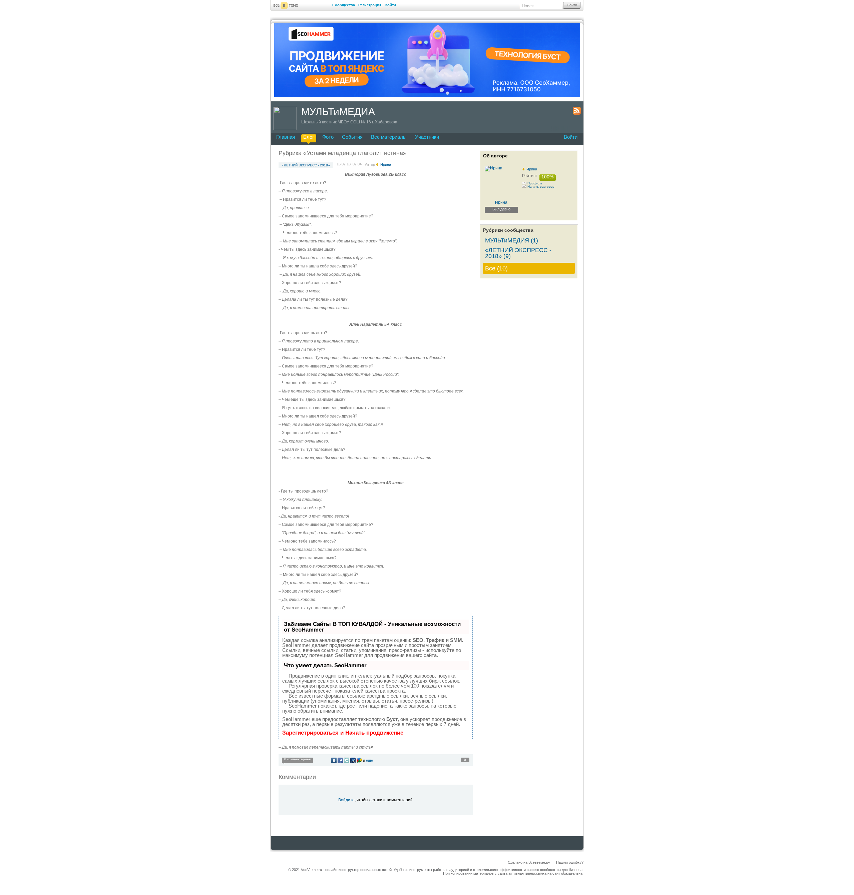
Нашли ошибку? (569, 862)
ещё (369, 760)
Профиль (534, 183)
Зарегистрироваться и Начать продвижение (342, 733)
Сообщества (343, 5)
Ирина (531, 169)
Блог (308, 137)
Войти (390, 5)
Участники (427, 137)
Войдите (346, 800)
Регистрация (369, 5)
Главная (285, 137)
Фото (328, 137)
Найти (572, 5)
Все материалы (389, 137)
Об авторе (495, 155)
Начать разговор (540, 186)
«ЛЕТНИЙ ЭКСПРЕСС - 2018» (306, 165)
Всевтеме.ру (539, 862)
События (352, 137)
